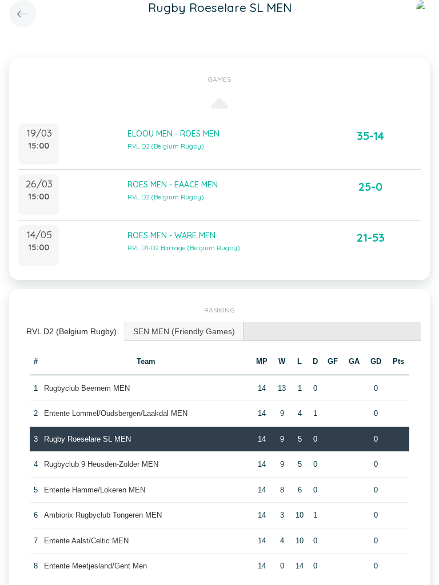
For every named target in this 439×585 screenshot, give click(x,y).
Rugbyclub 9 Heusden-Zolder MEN (101, 464)
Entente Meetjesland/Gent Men (95, 566)
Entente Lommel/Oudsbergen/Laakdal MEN (115, 413)
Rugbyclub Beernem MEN (87, 388)
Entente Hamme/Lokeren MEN (94, 490)
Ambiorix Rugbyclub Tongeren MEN (103, 515)
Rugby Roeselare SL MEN (87, 439)
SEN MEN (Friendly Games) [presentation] (184, 331)
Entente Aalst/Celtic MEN (86, 540)
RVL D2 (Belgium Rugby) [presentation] (71, 331)
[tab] (71, 331)
